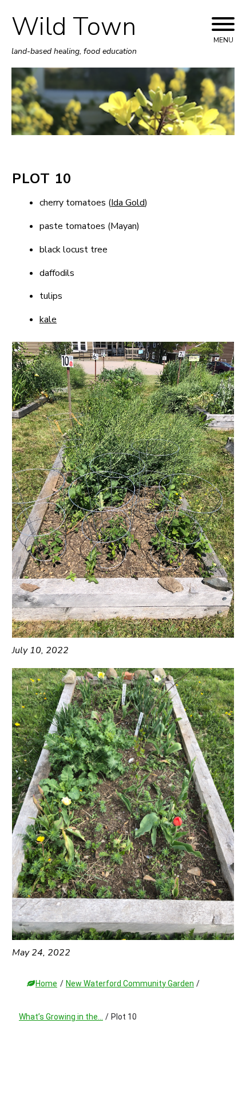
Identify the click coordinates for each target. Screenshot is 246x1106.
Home (46, 983)
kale (48, 319)
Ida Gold (128, 202)
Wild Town (73, 27)
